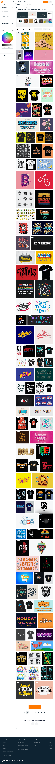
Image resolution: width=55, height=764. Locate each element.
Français (50, 748)
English (50, 742)
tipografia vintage (46, 29)
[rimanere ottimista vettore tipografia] (44, 335)
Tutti (4, 13)
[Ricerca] (49, 4)
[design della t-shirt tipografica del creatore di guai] (27, 465)
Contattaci (35, 743)
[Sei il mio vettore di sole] (42, 480)
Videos (14, 1)
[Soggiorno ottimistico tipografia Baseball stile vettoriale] (25, 335)
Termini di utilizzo (34, 761)
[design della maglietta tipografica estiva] (44, 199)
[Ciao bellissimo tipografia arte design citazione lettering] (44, 690)
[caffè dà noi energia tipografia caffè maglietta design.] (42, 151)
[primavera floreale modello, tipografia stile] (23, 110)
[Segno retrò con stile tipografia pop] (44, 257)
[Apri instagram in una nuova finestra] (14, 760)
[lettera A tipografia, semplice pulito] (44, 180)
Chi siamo (35, 745)
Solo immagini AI (6, 14)
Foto (10, 1)
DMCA (19, 743)
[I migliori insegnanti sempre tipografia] (42, 306)
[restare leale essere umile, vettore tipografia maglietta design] (44, 451)
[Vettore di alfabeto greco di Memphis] (21, 362)
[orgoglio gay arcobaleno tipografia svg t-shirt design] (25, 289)
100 (44, 712)
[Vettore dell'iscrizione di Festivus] (27, 272)
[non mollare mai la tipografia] (25, 374)
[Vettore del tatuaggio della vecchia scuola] (41, 548)
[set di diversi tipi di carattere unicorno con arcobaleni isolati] (27, 673)
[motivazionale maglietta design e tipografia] (26, 164)
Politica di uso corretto (48, 761)
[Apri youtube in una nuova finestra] (22, 760)
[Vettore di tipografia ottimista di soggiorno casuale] (45, 620)
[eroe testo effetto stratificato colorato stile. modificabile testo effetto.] (22, 411)
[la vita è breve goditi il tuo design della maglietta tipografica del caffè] (27, 592)
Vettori (5, 1)
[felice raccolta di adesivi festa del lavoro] (44, 400)
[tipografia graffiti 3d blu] (27, 124)
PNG (25, 29)
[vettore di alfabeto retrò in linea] (21, 534)
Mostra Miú (48, 20)
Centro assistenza (36, 742)
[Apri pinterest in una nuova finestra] (17, 760)
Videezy (4, 745)
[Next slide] (51, 29)
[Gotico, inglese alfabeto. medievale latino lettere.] (19, 351)
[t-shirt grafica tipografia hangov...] (25, 635)
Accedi (50, 1)
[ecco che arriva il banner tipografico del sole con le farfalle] (23, 243)
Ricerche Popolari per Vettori (22, 747)
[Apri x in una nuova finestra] (21, 760)
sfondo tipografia (37, 29)
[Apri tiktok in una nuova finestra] (19, 760)
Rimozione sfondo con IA (7, 754)
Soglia (3, 50)
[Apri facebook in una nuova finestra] (12, 760)
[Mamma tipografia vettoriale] (46, 124)
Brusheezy (4, 742)
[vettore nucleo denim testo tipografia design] (46, 520)
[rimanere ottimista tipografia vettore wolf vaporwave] (28, 55)
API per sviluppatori (6, 750)
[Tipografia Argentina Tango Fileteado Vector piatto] (45, 164)
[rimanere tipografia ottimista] (23, 306)
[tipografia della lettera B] (25, 180)
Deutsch (50, 747)
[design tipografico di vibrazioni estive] (44, 214)
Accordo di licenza (21, 742)
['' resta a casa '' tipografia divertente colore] (46, 423)
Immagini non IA (6, 16)
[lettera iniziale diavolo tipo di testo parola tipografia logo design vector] (25, 400)
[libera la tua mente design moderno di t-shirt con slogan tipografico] (28, 95)
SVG (19, 29)
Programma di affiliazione (23, 745)
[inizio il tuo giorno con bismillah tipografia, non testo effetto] (25, 690)
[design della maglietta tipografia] (46, 465)
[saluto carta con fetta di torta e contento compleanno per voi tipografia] (19, 55)
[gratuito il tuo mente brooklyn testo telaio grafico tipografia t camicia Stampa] (22, 67)
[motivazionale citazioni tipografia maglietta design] (29, 351)
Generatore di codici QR (7, 755)
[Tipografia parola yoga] (27, 520)
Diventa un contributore (35, 747)
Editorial (19, 1)
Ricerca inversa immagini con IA (8, 752)
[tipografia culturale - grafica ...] (44, 362)
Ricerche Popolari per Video (22, 751)
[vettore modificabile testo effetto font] (41, 437)
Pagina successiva (35, 707)
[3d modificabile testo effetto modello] (24, 578)
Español (50, 743)
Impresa (4, 747)
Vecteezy (4, 743)
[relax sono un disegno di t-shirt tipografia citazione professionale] (25, 507)
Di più (25, 1)
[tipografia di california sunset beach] (21, 320)
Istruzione (4, 748)
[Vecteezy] (2, 2)
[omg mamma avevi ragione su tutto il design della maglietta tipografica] (44, 388)
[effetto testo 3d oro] (25, 451)
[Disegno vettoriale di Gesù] (44, 289)
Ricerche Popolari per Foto (23, 749)
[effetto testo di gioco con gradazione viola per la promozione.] (44, 635)
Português (50, 745)
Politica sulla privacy (41, 761)
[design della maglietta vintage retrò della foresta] (44, 494)
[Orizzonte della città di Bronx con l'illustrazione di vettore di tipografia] (25, 257)
